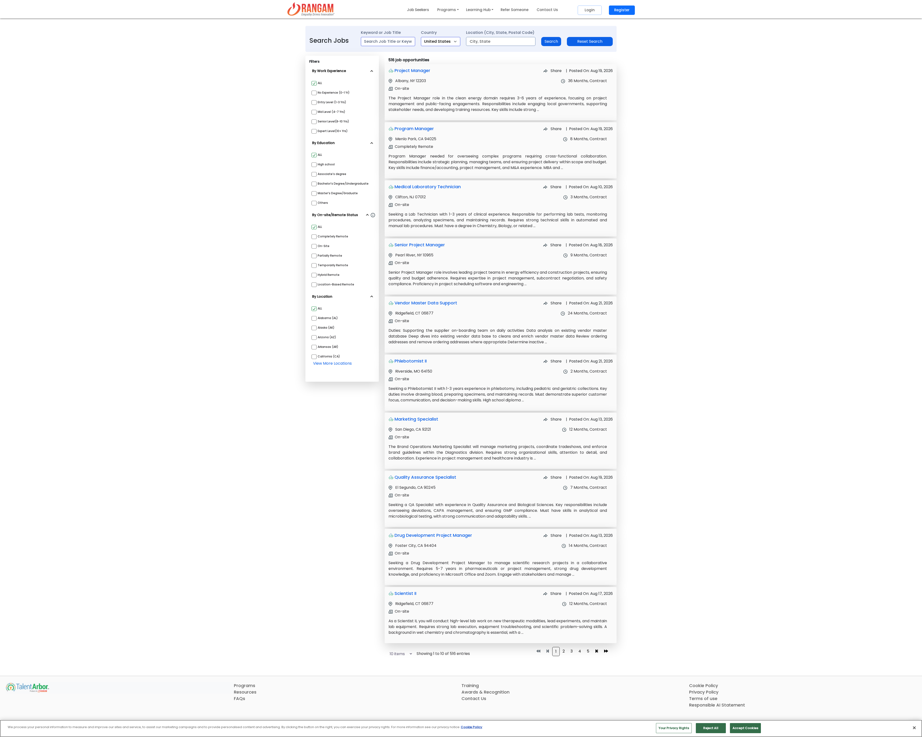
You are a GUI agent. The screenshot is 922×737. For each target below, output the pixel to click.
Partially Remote (330, 256)
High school (326, 164)
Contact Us (547, 9)
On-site (323, 246)
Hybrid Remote (329, 275)
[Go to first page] (538, 651)
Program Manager (414, 129)
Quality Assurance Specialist (425, 477)
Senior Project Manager (419, 245)
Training (470, 686)
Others (323, 203)
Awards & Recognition (485, 692)
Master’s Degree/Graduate (338, 193)
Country (429, 32)
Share (556, 70)
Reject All (710, 728)
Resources (245, 692)
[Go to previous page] (547, 651)
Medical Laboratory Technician (427, 187)
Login (590, 9)
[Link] (310, 9)
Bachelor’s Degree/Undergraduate (343, 183)
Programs (244, 686)
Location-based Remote (336, 284)
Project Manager (412, 70)
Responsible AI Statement (717, 705)
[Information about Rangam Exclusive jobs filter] (373, 215)
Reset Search (589, 41)
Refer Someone (514, 9)
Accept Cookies (745, 728)
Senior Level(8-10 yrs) (333, 121)
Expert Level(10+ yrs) (333, 131)
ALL (320, 83)
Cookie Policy (703, 686)
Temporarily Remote (333, 265)
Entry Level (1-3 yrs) (332, 102)
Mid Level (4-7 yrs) (331, 112)
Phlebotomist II (410, 361)
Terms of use (703, 698)
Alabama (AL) (328, 318)
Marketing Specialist (416, 419)
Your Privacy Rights (674, 728)
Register (622, 9)
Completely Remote (333, 236)
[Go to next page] (596, 651)
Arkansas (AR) (328, 347)
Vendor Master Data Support (425, 303)
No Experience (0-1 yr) (334, 93)
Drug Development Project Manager (433, 535)
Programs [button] (446, 9)
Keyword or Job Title (381, 32)
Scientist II (405, 593)
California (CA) (329, 356)
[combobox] (388, 41)
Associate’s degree (332, 174)
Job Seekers (418, 9)
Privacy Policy (703, 692)
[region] (461, 728)
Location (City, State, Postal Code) (500, 32)
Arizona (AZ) (327, 337)
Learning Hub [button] (478, 9)
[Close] (914, 727)
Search (551, 41)
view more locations (332, 363)
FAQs (239, 698)
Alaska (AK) (326, 328)
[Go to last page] (606, 651)
